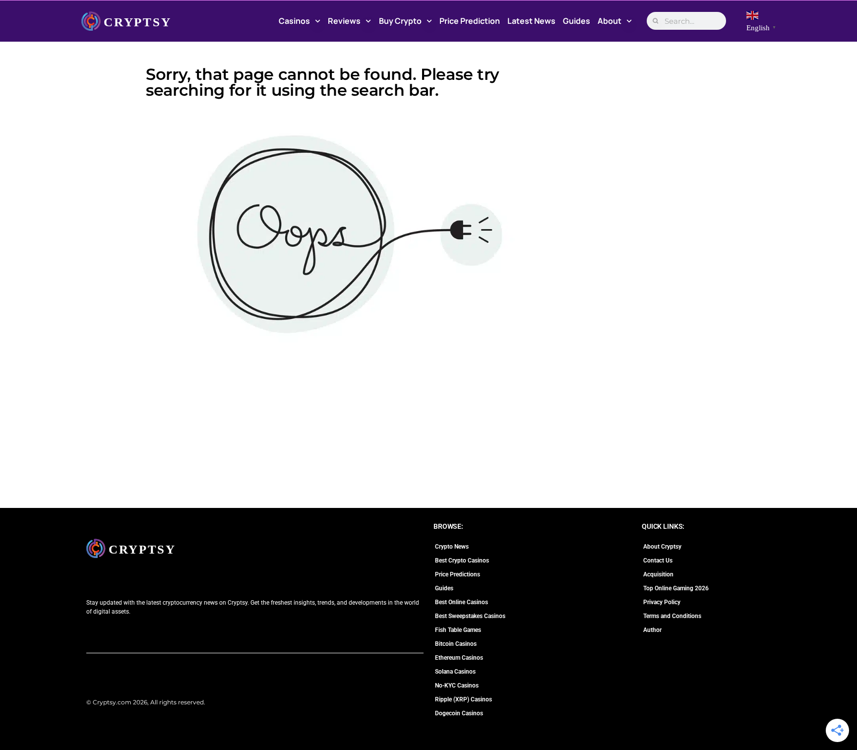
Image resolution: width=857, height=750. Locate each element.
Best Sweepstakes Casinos (470, 616)
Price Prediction (469, 20)
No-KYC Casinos (457, 685)
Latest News (531, 20)
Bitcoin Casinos (456, 643)
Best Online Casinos (461, 602)
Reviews (344, 20)
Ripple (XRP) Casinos (463, 699)
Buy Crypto (400, 20)
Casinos (294, 20)
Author (652, 629)
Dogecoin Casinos (459, 713)
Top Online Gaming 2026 (676, 588)
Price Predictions (457, 574)
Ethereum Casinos (459, 657)
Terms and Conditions (672, 616)
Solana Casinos (455, 671)
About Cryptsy (662, 546)
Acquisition (658, 574)
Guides (576, 20)
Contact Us (658, 560)
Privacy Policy (661, 602)
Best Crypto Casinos (462, 560)
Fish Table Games (458, 629)
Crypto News (452, 546)
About (609, 20)
